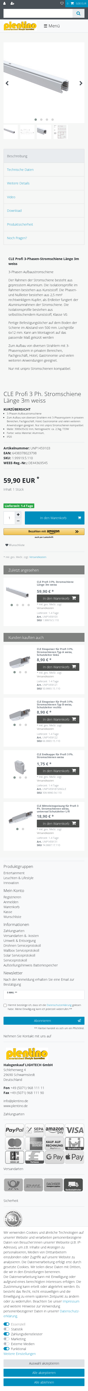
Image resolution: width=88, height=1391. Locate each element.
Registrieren (12, 897)
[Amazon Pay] (55, 1130)
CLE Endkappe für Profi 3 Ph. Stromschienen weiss (55, 756)
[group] (20, 594)
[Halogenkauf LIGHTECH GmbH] (27, 1053)
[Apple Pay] (74, 1157)
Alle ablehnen (44, 1382)
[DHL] (33, 1185)
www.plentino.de (16, 1106)
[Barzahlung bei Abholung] (74, 1143)
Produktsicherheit (20, 224)
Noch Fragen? (17, 238)
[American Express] (35, 1143)
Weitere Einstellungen (20, 1353)
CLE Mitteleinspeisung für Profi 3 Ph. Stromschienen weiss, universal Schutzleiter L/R (57, 808)
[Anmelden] (5, 3)
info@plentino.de (16, 1101)
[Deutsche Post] (13, 1185)
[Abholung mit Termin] (73, 1185)
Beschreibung (17, 156)
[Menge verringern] (18, 521)
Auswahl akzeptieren (44, 1363)
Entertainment (14, 873)
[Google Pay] (55, 1157)
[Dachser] (53, 1185)
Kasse (8, 912)
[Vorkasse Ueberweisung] (35, 1157)
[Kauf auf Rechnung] (55, 1143)
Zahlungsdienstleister (26, 1334)
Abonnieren (42, 1020)
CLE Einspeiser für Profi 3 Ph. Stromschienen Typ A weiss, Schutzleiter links (55, 652)
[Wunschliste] (62, 3)
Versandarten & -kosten (21, 935)
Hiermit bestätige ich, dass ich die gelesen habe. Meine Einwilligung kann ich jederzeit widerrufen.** (44, 1007)
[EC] (15, 1157)
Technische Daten (20, 169)
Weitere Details (18, 183)
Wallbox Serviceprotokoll (21, 950)
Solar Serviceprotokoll (19, 955)
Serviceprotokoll (15, 960)
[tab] (44, 156)
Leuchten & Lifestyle (19, 878)
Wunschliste (16, 545)
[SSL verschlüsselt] (13, 1219)
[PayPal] (15, 1130)
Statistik (17, 1329)
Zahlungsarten (14, 931)
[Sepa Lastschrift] (35, 1130)
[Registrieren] (13, 3)
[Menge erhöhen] (18, 514)
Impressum (71, 1301)
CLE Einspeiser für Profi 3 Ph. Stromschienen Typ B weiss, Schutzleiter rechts (55, 704)
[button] (44, 533)
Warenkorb (11, 907)
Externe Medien (22, 1344)
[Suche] (78, 13)
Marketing (18, 1339)
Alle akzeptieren (44, 1372)
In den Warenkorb (53, 518)
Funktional (18, 1349)
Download (14, 210)
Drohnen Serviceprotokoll (22, 945)
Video (11, 197)
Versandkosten (37, 557)
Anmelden (11, 902)
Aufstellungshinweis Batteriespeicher (31, 965)
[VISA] (74, 1130)
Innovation (11, 883)
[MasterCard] (15, 1143)
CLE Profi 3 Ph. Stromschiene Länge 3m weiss (55, 583)
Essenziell (18, 1324)
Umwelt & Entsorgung (20, 940)
